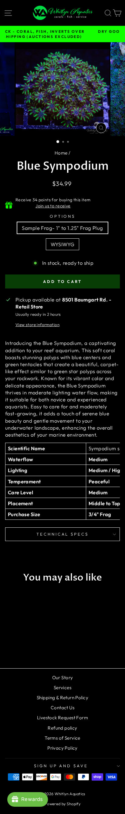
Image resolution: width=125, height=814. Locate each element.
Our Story (62, 677)
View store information (37, 324)
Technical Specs (62, 534)
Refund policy (62, 728)
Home (61, 153)
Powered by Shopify (62, 803)
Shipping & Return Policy (62, 697)
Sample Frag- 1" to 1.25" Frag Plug (62, 228)
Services (62, 687)
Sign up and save (61, 765)
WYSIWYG (63, 244)
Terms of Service (62, 738)
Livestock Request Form (62, 717)
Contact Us (62, 707)
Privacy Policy (62, 748)
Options (63, 216)
